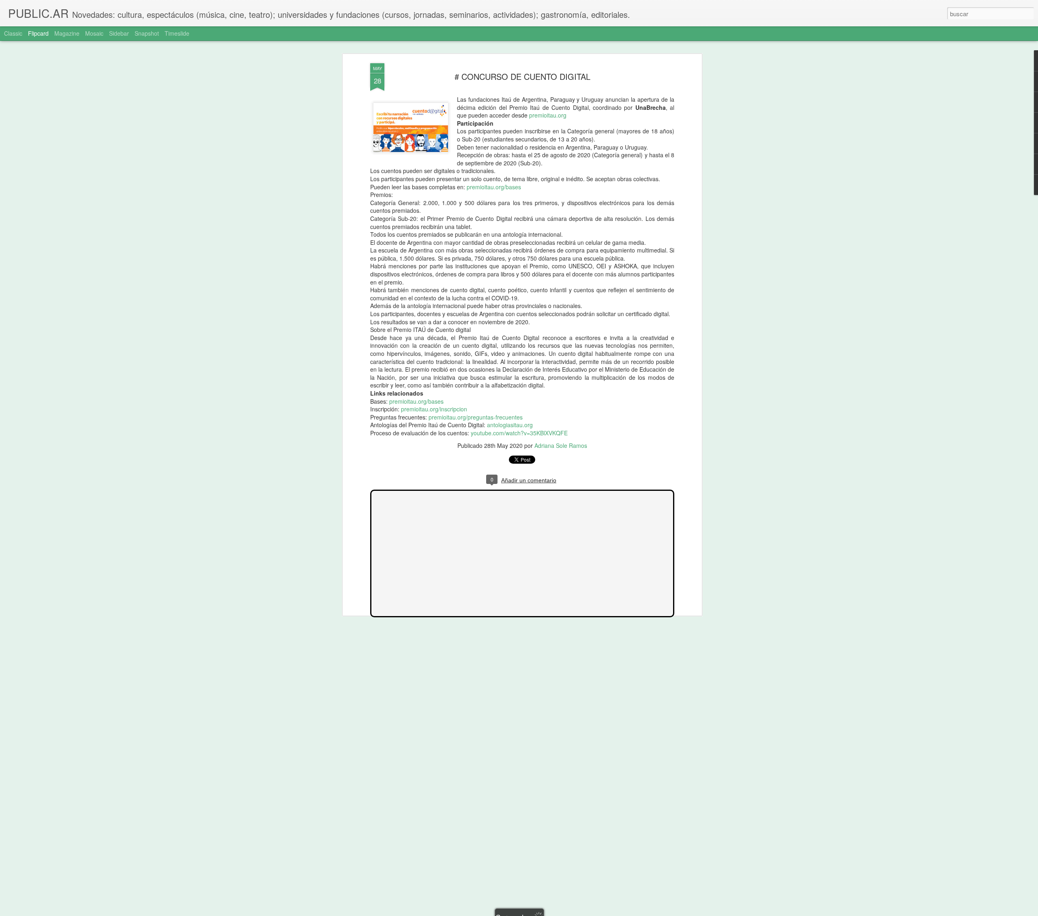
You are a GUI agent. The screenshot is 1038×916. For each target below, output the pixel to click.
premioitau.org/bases (494, 187)
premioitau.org (547, 115)
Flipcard (38, 33)
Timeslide (177, 33)
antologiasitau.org (510, 425)
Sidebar (119, 33)
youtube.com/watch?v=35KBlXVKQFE (519, 433)
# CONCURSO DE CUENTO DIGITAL (522, 76)
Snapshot (147, 33)
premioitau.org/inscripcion (434, 409)
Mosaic (94, 33)
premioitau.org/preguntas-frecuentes (476, 417)
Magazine (66, 33)
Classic (13, 33)
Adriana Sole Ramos (560, 445)
